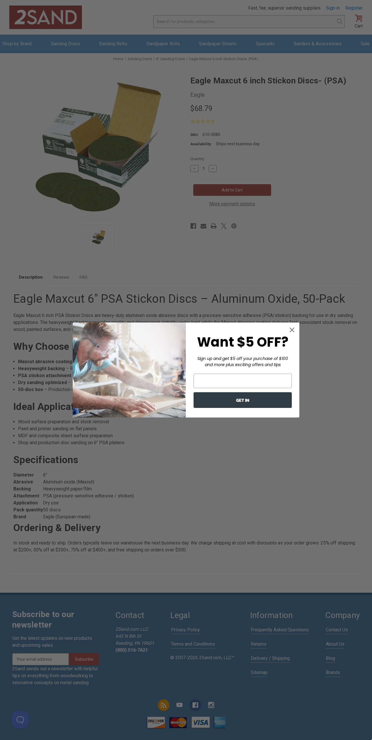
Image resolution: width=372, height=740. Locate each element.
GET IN (242, 400)
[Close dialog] (292, 330)
